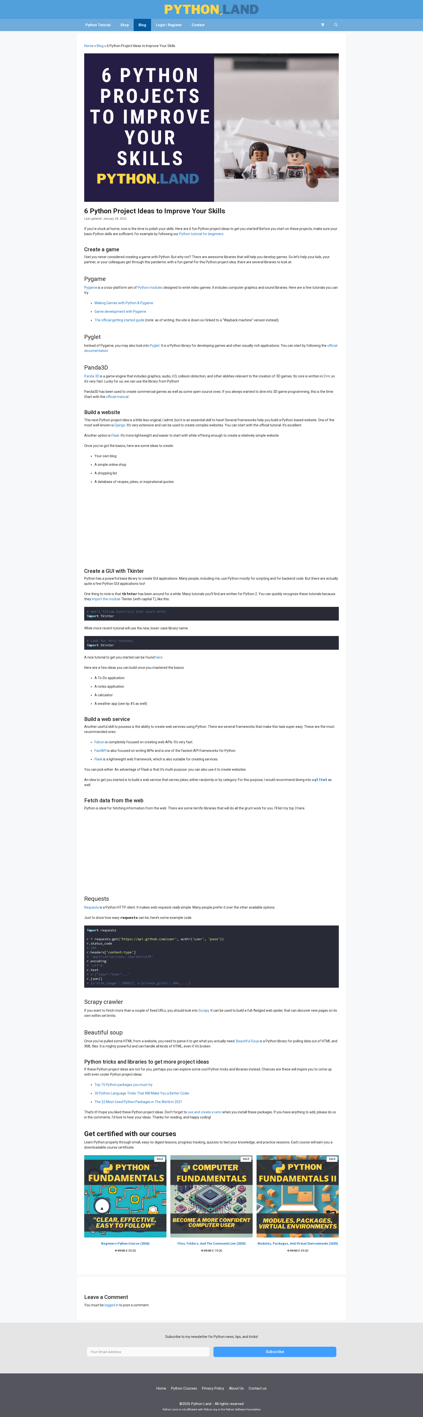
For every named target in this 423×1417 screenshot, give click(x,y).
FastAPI (100, 751)
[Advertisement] (211, 524)
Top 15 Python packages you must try (123, 1085)
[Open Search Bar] (335, 25)
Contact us (258, 1388)
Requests (91, 907)
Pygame (90, 287)
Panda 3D (91, 376)
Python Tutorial (98, 25)
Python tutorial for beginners (201, 234)
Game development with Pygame (120, 311)
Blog (142, 25)
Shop (124, 25)
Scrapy (204, 1010)
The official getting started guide (119, 320)
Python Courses (184, 1388)
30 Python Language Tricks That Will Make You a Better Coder (141, 1093)
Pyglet (155, 346)
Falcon (99, 742)
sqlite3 (319, 779)
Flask (115, 435)
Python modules (150, 287)
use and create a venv (205, 1112)
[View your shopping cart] (322, 25)
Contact (198, 25)
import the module (106, 599)
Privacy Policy (213, 1388)
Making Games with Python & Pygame (123, 303)
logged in (111, 1305)
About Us (236, 1388)
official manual (117, 397)
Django (120, 425)
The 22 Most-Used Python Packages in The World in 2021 (138, 1102)
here (159, 657)
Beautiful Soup (247, 1041)
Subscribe (275, 1351)
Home (89, 46)
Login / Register (169, 25)
